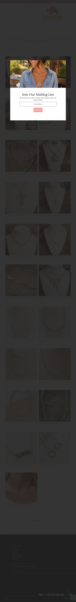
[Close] (64, 62)
